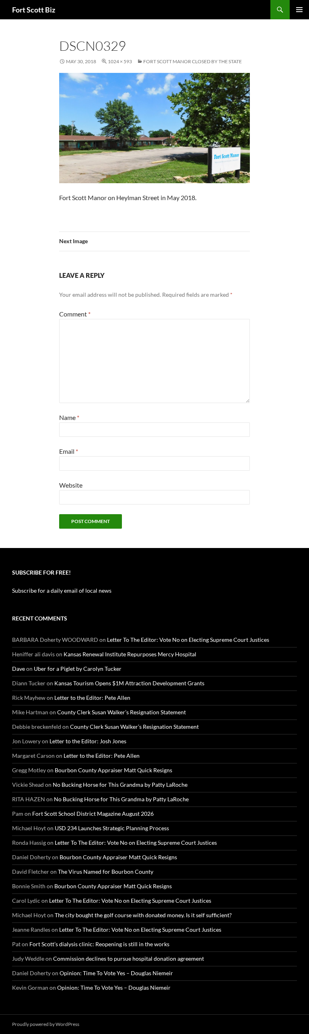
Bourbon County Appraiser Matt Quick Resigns (113, 770)
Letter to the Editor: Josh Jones (87, 741)
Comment (75, 314)
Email (68, 451)
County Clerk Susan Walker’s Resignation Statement (121, 712)
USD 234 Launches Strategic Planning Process (112, 828)
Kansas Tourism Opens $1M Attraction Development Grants (129, 683)
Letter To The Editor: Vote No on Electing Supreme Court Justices (188, 639)
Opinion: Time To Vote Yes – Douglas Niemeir (116, 973)
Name (69, 417)
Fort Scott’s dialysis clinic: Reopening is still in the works (99, 944)
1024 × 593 (120, 61)
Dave (18, 668)
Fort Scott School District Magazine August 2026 (93, 813)
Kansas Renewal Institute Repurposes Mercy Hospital (130, 654)
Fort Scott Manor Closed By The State (192, 61)
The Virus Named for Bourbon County (105, 871)
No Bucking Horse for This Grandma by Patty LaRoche (120, 784)
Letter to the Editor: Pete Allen (92, 697)
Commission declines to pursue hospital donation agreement (128, 958)
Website (70, 485)
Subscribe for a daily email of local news (61, 590)
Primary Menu (299, 9)
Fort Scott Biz (33, 9)
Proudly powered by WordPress (45, 1024)
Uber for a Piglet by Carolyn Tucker (78, 668)
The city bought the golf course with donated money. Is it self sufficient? (143, 915)
